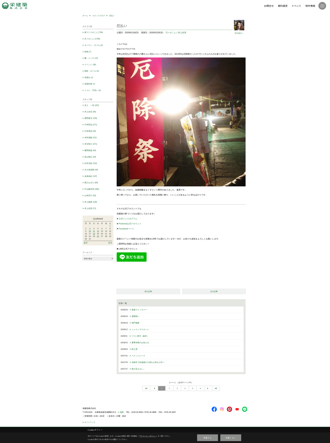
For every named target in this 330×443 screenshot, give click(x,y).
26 (98, 236)
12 (98, 231)
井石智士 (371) (90, 144)
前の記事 (148, 291)
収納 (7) (87, 52)
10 (90, 231)
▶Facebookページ (125, 229)
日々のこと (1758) (92, 39)
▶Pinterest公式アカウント (129, 224)
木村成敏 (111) (90, 137)
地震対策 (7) (89, 84)
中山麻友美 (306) (91, 189)
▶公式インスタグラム (127, 219)
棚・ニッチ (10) (91, 58)
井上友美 (182, 32)
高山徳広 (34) (90, 157)
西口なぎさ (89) (91, 182)
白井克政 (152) (90, 163)
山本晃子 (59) (90, 195)
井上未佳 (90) (90, 112)
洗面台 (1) (88, 77)
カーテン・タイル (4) (93, 45)
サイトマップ (89, 422)
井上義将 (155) (90, 202)
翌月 (110, 243)
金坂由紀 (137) (90, 176)
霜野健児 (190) (90, 118)
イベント (296, 5)
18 (94, 234)
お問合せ (269, 5)
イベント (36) (90, 64)
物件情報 (310, 5)
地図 (122, 412)
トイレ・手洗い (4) (92, 90)
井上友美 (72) (90, 208)
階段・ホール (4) (91, 71)
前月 (86, 243)
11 (94, 231)
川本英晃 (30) (90, 131)
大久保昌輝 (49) (91, 170)
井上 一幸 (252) (91, 105)
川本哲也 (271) (90, 124)
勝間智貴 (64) (90, 150)
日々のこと (171, 32)
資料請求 (283, 5)
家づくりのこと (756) (93, 32)
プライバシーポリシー (147, 436)
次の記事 (214, 291)
